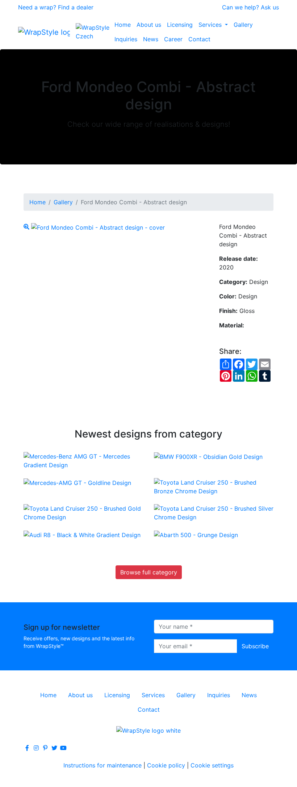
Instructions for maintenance (102, 765)
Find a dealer (75, 7)
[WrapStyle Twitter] (54, 748)
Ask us (270, 7)
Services (210, 24)
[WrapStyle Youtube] (63, 748)
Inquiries (125, 39)
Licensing (180, 24)
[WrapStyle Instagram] (36, 748)
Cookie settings (212, 765)
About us (149, 24)
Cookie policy (166, 765)
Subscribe (255, 646)
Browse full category (148, 572)
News (150, 39)
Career (173, 39)
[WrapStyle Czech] (94, 32)
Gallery (243, 24)
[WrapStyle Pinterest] (45, 748)
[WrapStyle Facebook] (27, 748)
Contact (199, 39)
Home (122, 24)
